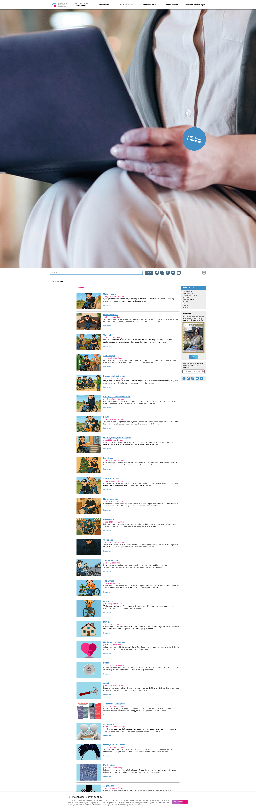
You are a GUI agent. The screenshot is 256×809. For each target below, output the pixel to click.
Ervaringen (185, 297)
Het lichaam (104, 5)
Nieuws (184, 303)
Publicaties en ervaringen (194, 5)
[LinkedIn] (179, 273)
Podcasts (185, 301)
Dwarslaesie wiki (187, 293)
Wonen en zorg (149, 5)
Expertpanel (186, 307)
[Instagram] (162, 273)
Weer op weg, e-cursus (190, 295)
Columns (185, 305)
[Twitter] (168, 273)
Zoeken (148, 272)
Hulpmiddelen (172, 5)
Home (52, 281)
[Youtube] (173, 273)
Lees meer (107, 305)
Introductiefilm (187, 292)
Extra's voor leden (188, 299)
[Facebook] (157, 273)
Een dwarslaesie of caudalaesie (81, 5)
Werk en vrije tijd (127, 5)
